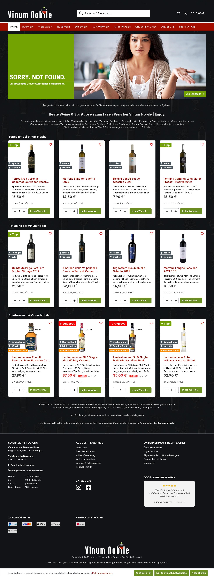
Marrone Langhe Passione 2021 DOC (130, 269)
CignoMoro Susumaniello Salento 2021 (79, 269)
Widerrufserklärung (85, 455)
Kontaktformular (84, 466)
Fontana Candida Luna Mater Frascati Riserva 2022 (182, 180)
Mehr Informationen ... (102, 573)
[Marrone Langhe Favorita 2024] (82, 158)
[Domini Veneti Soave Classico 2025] (132, 158)
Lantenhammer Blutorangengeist (175, 359)
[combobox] (113, 13)
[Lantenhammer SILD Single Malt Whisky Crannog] (31, 337)
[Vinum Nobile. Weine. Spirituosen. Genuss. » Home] (30, 13)
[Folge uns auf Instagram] (80, 487)
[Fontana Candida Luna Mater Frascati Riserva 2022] (183, 158)
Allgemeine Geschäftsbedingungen (161, 455)
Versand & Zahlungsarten (88, 463)
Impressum (149, 463)
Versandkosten (99, 562)
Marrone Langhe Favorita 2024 (79, 180)
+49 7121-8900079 (17, 459)
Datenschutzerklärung (155, 459)
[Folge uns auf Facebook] (88, 487)
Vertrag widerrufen (85, 459)
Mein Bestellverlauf (85, 451)
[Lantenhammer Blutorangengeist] (183, 337)
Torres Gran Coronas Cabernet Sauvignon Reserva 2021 (30, 180)
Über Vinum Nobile (153, 447)
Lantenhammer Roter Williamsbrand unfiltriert (129, 359)
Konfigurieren (143, 572)
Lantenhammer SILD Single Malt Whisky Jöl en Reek (80, 359)
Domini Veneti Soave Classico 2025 (126, 180)
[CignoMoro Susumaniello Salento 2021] (82, 248)
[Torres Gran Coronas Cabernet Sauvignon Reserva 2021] (31, 158)
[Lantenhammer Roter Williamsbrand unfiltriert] (132, 337)
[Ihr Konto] (185, 13)
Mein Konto (81, 447)
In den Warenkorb (39, 211)
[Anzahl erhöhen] (24, 211)
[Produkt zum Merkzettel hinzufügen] (50, 144)
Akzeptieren (199, 572)
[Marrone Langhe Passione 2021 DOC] (132, 248)
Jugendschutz (151, 451)
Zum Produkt (183, 300)
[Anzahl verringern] (15, 211)
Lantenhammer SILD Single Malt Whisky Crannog (29, 359)
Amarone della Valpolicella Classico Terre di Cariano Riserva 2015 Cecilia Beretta (30, 269)
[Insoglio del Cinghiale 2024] (183, 248)
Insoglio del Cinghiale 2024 (181, 267)
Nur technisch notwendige (171, 572)
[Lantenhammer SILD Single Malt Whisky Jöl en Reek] (82, 337)
